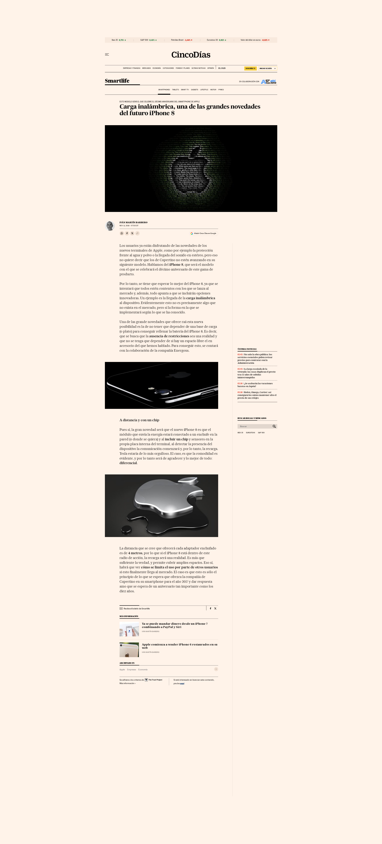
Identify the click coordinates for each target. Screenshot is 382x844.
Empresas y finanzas (131, 68)
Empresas (131, 669)
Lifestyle (204, 90)
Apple (122, 669)
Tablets (175, 90)
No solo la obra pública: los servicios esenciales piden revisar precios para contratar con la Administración (255, 358)
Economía (157, 68)
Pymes (221, 90)
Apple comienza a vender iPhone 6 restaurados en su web (179, 646)
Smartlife (117, 81)
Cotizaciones (168, 68)
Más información (127, 683)
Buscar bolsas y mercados (252, 418)
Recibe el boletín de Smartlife (137, 608)
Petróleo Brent (177, 40)
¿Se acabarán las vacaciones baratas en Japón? (255, 385)
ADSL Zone (268, 81)
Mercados (146, 68)
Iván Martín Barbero (133, 222)
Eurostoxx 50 (212, 40)
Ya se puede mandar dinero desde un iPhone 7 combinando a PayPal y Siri (175, 626)
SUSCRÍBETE (250, 68)
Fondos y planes (183, 68)
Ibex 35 (115, 40)
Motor (213, 90)
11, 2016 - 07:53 (129, 226)
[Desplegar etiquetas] (216, 669)
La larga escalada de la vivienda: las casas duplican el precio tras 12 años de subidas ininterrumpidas (257, 373)
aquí (182, 683)
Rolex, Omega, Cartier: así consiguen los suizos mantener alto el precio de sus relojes (257, 395)
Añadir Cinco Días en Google (205, 233)
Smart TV (185, 90)
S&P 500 (144, 40)
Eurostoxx (250, 433)
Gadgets (194, 90)
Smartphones (164, 90)
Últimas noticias (198, 68)
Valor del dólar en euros (251, 40)
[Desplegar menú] (107, 54)
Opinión (210, 68)
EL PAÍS (220, 67)
